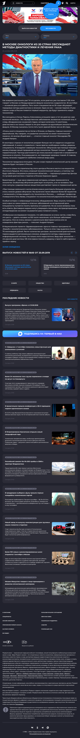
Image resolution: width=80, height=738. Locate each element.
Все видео (5, 633)
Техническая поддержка (49, 620)
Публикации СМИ (46, 629)
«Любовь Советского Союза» (31, 673)
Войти (73, 3)
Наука (40, 290)
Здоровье (66, 283)
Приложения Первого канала (12, 625)
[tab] (29, 28)
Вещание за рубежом (28, 645)
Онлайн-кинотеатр (8, 620)
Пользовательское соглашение (51, 612)
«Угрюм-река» (59, 673)
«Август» (19, 673)
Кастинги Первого (8, 629)
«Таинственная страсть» (35, 675)
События (44, 625)
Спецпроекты (6, 616)
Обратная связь (46, 616)
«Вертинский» (22, 675)
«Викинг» (67, 673)
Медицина (14, 290)
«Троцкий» (5, 675)
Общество (40, 283)
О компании (6, 612)
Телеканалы (19, 704)
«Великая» (13, 675)
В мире (14, 283)
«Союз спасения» (48, 673)
